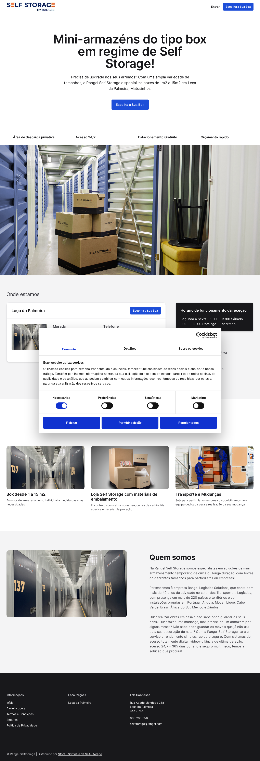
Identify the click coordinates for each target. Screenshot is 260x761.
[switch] (107, 405)
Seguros (11, 719)
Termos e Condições (20, 714)
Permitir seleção (130, 422)
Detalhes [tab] (130, 348)
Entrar (215, 6)
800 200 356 (139, 718)
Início (9, 702)
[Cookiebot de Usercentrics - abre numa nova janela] (199, 335)
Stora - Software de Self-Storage (80, 754)
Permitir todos (188, 422)
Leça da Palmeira (28, 310)
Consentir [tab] (69, 349)
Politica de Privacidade (21, 725)
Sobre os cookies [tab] (191, 348)
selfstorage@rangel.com (146, 723)
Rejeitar (71, 422)
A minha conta (15, 708)
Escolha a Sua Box (238, 6)
